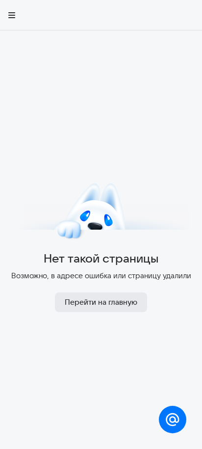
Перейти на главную (101, 302)
